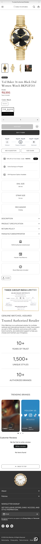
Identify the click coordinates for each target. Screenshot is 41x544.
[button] (3, 2)
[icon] (32, 403)
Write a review (20, 446)
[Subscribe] (37, 514)
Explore (11, 429)
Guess (30, 427)
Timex (10, 427)
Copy (35, 158)
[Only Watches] (20, 6)
